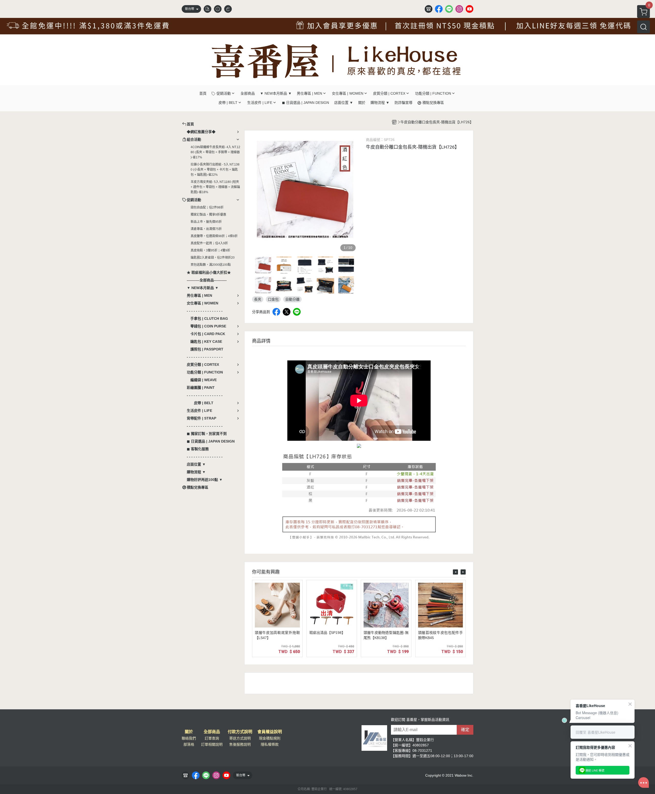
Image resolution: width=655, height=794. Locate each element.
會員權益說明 (269, 732)
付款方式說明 (240, 732)
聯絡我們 (189, 738)
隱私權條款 (270, 744)
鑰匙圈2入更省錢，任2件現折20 (213, 257)
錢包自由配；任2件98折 (207, 207)
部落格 (188, 744)
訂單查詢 (212, 738)
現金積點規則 (269, 738)
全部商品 (212, 732)
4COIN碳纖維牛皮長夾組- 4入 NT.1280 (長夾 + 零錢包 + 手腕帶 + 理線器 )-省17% (215, 152)
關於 (189, 732)
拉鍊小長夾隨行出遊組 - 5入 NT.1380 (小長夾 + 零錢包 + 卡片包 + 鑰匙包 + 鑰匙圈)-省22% (215, 170)
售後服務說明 (240, 744)
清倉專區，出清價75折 (206, 229)
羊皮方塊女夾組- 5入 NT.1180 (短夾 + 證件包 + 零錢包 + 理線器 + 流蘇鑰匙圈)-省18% (215, 187)
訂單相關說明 (212, 744)
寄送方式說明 (240, 738)
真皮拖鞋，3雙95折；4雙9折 (210, 250)
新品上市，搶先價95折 (206, 222)
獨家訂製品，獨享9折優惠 (208, 214)
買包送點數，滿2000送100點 (211, 265)
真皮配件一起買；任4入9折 (209, 243)
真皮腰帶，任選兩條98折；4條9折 (214, 236)
